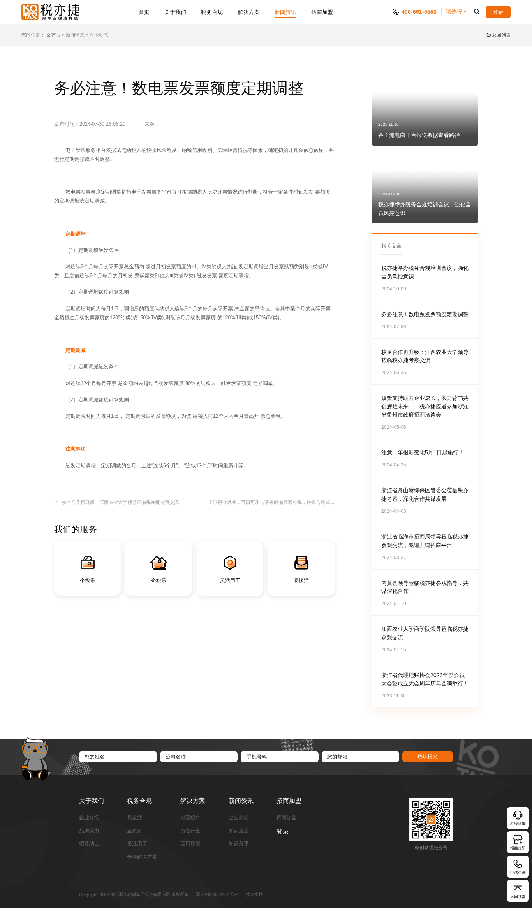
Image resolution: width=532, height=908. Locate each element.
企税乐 (134, 831)
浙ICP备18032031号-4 (217, 894)
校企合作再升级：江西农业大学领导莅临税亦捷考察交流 (120, 502)
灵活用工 (137, 843)
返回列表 (501, 35)
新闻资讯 (285, 12)
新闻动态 (75, 35)
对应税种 (190, 817)
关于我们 (175, 12)
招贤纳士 (89, 843)
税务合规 (212, 12)
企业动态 (99, 35)
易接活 (134, 817)
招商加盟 (322, 12)
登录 (498, 12)
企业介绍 (89, 817)
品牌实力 (89, 831)
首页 (144, 12)
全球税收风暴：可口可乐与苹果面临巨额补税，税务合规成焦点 (271, 502)
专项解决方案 (142, 857)
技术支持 (254, 894)
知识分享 (239, 843)
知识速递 (239, 831)
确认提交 (427, 756)
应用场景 (190, 843)
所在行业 (190, 831)
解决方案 (249, 12)
